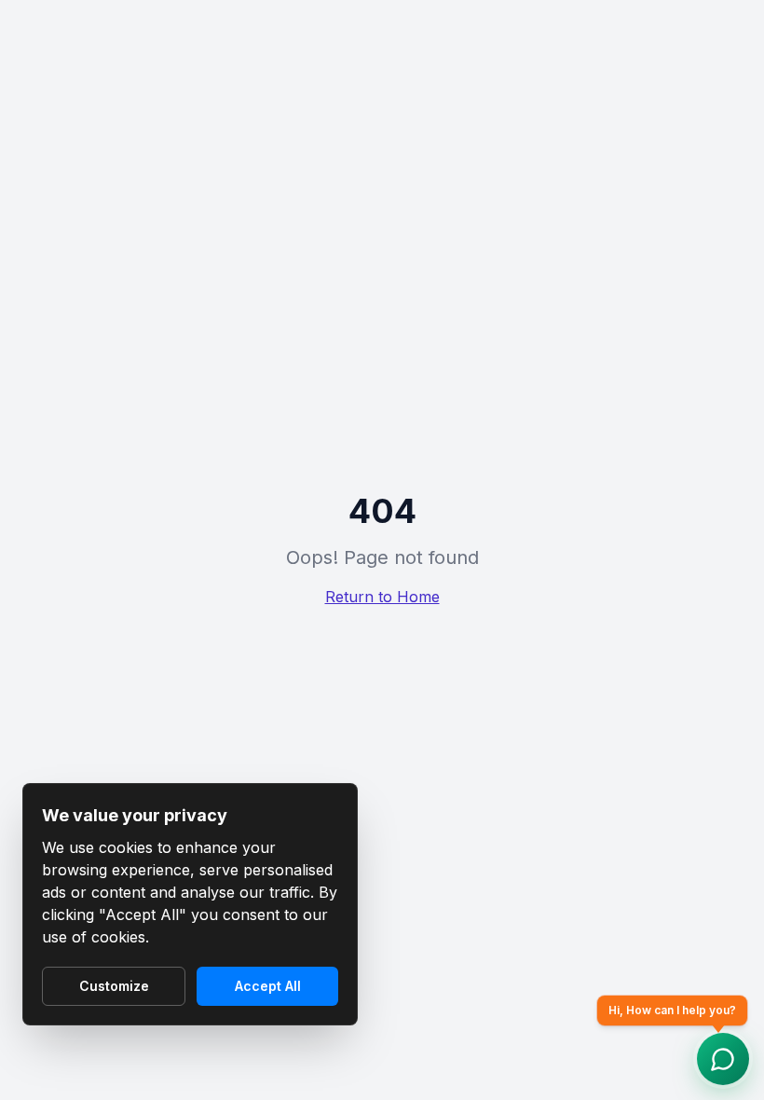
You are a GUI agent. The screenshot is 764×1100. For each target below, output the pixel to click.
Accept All (268, 986)
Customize (114, 986)
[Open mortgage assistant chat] (723, 1059)
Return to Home (382, 596)
